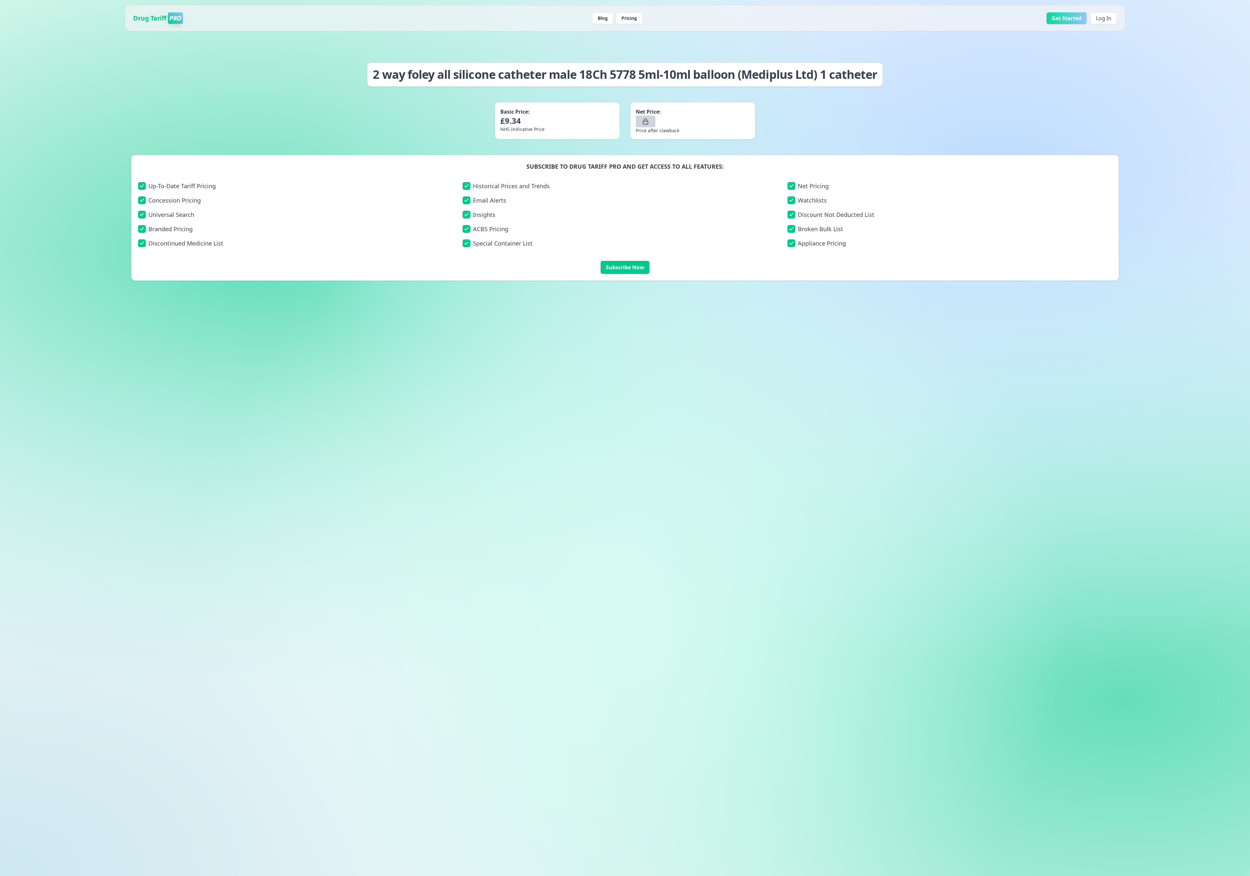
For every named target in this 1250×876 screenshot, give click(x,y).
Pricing (629, 18)
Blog (603, 18)
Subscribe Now (625, 267)
